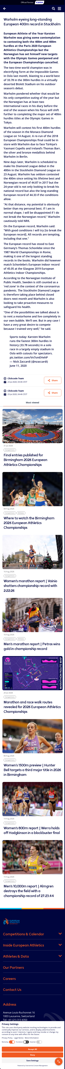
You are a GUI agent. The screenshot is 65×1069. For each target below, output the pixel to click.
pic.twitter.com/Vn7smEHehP (29, 357)
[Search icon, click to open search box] (53, 8)
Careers (9, 979)
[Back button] (4, 8)
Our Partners (13, 967)
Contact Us (12, 990)
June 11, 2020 (18, 365)
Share (55, 380)
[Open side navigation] (59, 8)
